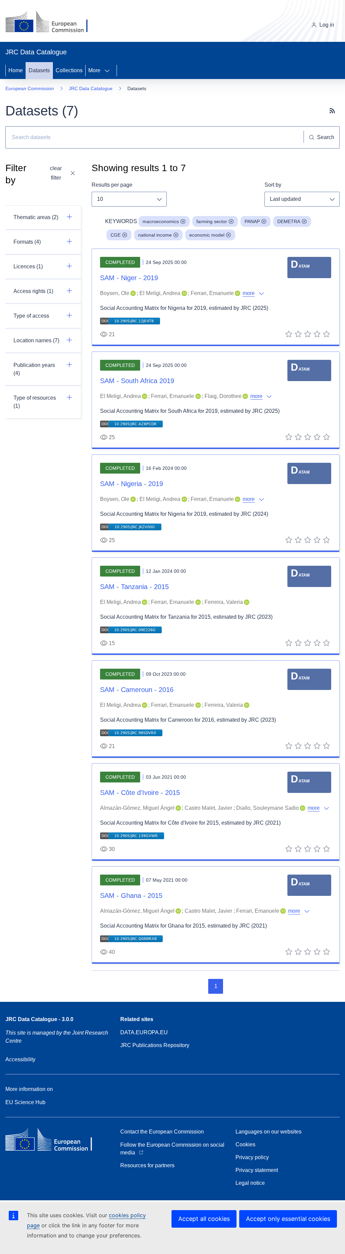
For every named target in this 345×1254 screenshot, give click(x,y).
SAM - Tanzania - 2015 (134, 586)
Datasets (39, 70)
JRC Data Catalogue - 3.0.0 (39, 1019)
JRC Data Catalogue (91, 88)
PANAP (252, 221)
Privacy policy (252, 1157)
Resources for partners (147, 1165)
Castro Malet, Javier (208, 808)
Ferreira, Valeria (224, 602)
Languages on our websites (269, 1132)
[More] (109, 70)
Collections (69, 70)
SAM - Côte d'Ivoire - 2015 (140, 792)
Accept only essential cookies (288, 1218)
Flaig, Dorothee (223, 396)
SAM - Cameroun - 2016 (137, 689)
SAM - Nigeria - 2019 (131, 483)
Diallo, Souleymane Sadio (267, 808)
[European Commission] (51, 22)
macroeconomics (161, 221)
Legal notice (250, 1183)
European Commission (29, 88)
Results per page (112, 185)
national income (155, 235)
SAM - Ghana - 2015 (131, 895)
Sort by (272, 185)
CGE (116, 235)
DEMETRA (288, 221)
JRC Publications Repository (154, 1045)
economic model (206, 235)
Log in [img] (326, 25)
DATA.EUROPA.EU (144, 1032)
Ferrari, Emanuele (212, 293)
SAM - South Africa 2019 (137, 380)
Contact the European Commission (162, 1132)
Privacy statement (257, 1170)
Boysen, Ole (114, 293)
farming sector (211, 221)
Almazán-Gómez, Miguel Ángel (137, 808)
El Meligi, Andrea (159, 293)
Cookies (245, 1144)
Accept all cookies (204, 1218)
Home (15, 70)
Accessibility (20, 1059)
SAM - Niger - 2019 (129, 278)
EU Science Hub (25, 1102)
